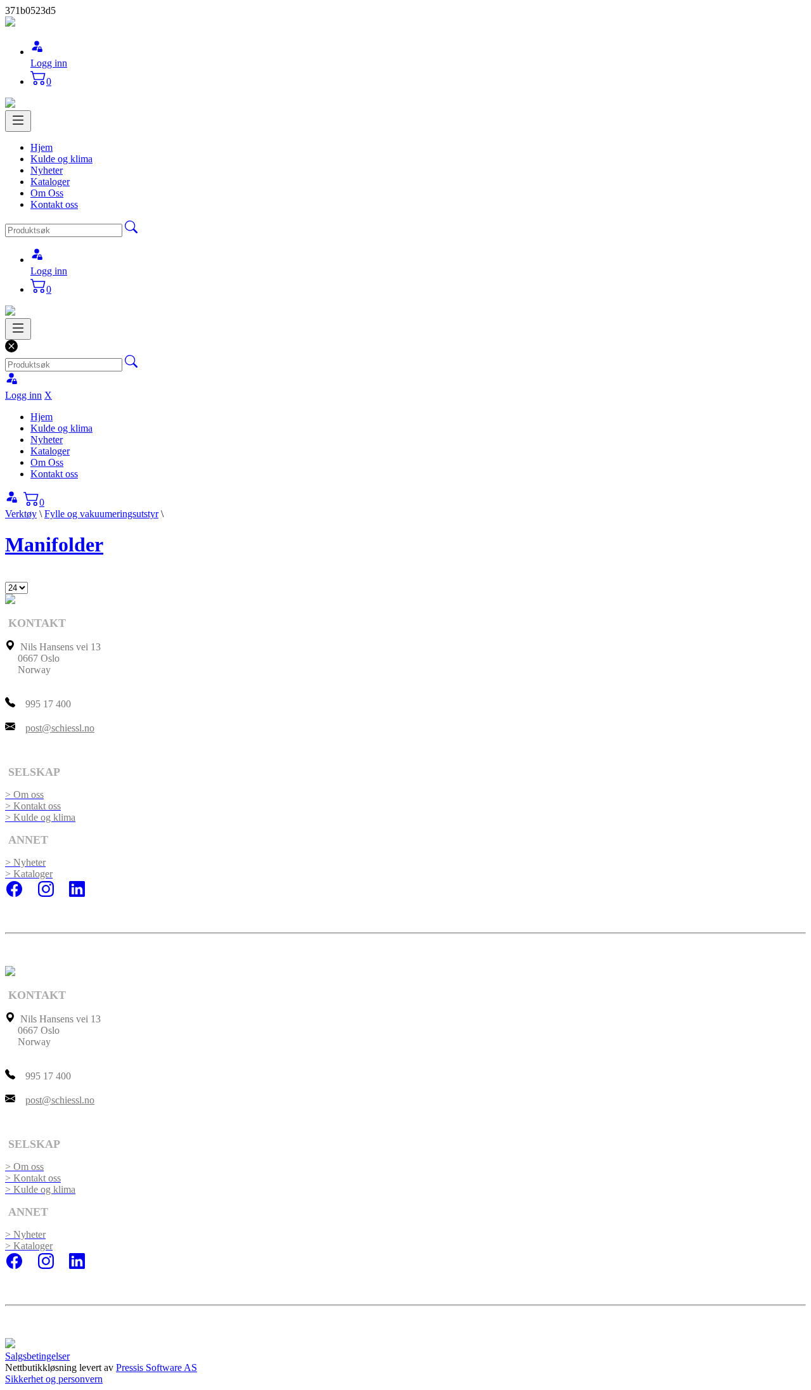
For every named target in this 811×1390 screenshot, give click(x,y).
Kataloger (50, 181)
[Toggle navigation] (18, 121)
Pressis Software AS (156, 1367)
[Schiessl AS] (10, 23)
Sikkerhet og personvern (54, 1379)
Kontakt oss (54, 204)
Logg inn (48, 63)
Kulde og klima (61, 158)
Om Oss (46, 193)
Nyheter (46, 170)
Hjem (41, 147)
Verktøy (21, 513)
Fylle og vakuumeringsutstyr (101, 513)
